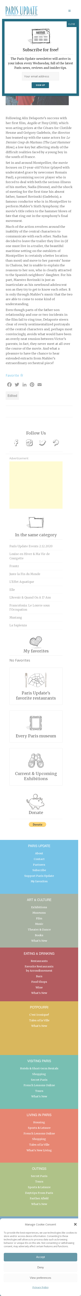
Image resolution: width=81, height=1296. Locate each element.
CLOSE (71, 24)
